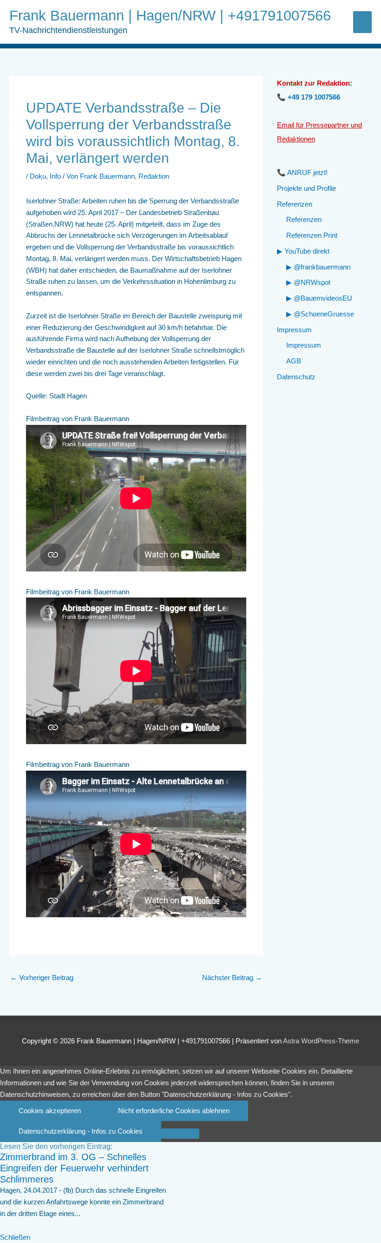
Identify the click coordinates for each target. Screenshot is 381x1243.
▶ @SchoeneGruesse (320, 314)
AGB (293, 361)
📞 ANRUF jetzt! (302, 172)
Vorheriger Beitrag (41, 977)
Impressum (294, 330)
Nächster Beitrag (232, 977)
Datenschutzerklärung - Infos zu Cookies (81, 1131)
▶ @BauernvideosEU (319, 298)
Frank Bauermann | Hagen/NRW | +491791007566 (170, 15)
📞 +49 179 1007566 (308, 97)
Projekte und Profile (306, 188)
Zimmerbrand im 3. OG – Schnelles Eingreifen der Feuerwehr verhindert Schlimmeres (74, 1168)
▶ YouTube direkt (303, 251)
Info (55, 176)
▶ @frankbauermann (318, 267)
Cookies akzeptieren (50, 1111)
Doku (38, 176)
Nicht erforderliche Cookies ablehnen (174, 1111)
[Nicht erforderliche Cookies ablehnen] (180, 1134)
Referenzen (294, 204)
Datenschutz (296, 377)
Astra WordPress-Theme (321, 1041)
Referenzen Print (311, 235)
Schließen (15, 1237)
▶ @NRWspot (308, 282)
